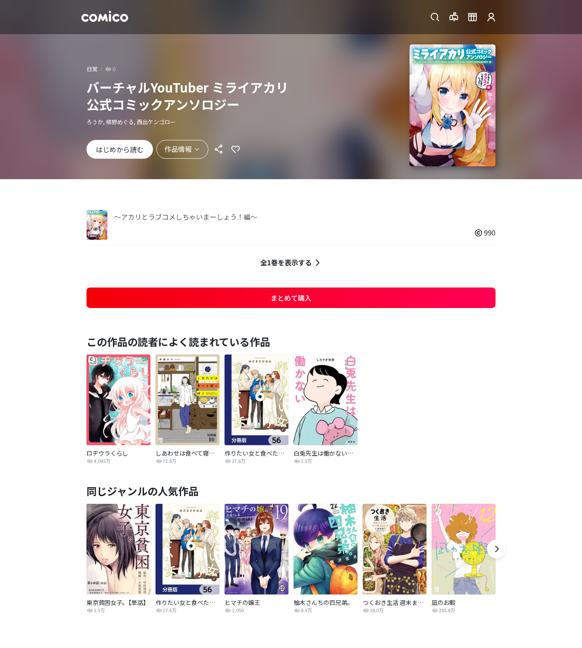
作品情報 (178, 149)
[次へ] (496, 549)
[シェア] (218, 149)
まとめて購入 (291, 298)
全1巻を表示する (286, 262)
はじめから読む (120, 149)
